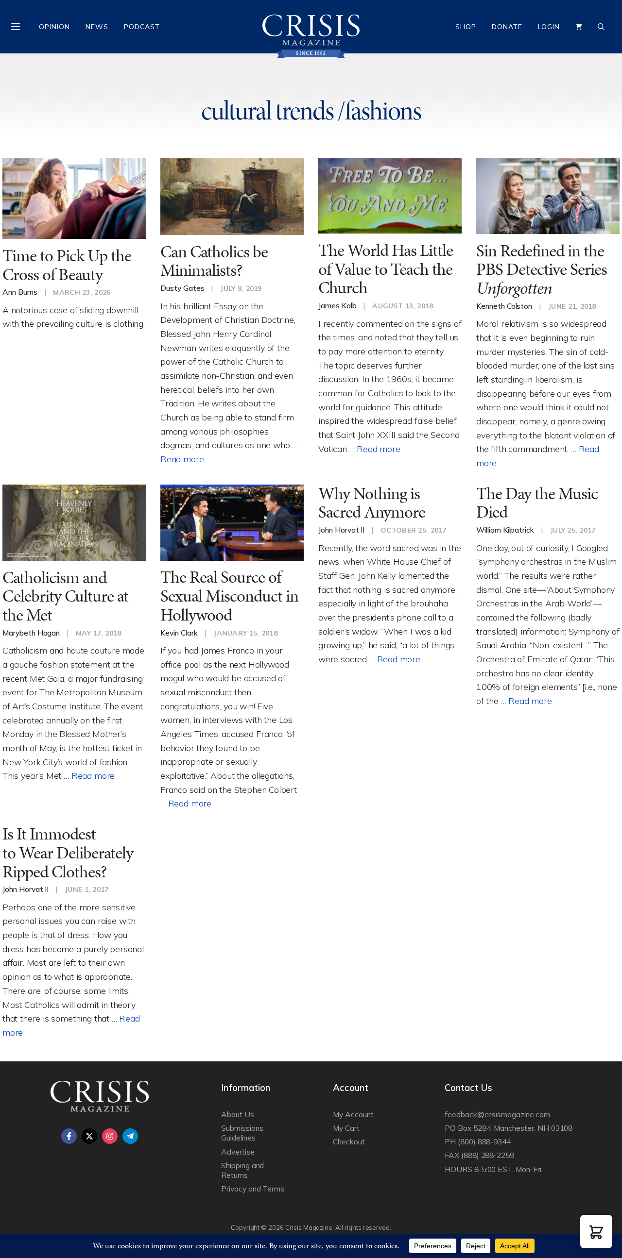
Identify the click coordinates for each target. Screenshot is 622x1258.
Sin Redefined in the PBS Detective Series (541, 269)
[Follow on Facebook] (69, 1136)
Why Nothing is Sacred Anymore (371, 503)
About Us (237, 1114)
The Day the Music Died (537, 503)
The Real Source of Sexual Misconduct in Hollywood (229, 595)
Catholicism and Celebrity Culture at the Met (65, 596)
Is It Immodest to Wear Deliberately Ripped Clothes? (67, 852)
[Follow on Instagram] (110, 1136)
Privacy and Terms (252, 1188)
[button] (596, 1231)
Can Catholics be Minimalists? (214, 261)
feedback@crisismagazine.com (497, 1114)
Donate (507, 26)
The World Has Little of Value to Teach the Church (385, 269)
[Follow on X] (89, 1136)
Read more (182, 458)
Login (549, 26)
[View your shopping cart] (579, 26)
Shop (465, 26)
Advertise (238, 1152)
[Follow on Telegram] (130, 1136)
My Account (353, 1114)
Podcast (142, 26)
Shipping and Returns (242, 1170)
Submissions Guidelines (242, 1132)
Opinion (54, 26)
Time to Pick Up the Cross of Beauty (66, 265)
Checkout (349, 1141)
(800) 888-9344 (484, 1141)
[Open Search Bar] (601, 26)
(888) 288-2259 (487, 1155)
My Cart (346, 1128)
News (97, 26)
